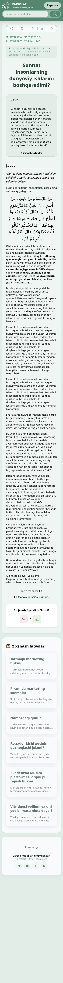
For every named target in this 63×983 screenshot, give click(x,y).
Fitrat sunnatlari (18, 51)
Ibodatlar (14, 54)
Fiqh (28, 48)
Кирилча (52, 5)
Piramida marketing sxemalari (27, 690)
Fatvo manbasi (29, 590)
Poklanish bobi (30, 54)
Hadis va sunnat (39, 51)
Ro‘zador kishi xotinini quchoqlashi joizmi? (29, 745)
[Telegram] (19, 865)
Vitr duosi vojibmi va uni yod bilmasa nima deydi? (31, 808)
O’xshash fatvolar (31, 153)
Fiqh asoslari (41, 48)
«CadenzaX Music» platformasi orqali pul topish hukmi (29, 776)
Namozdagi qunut (25, 718)
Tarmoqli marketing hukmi (27, 661)
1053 (19, 36)
